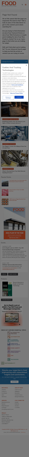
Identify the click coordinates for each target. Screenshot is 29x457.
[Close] (26, 65)
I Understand (19, 97)
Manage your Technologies (8, 98)
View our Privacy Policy (16, 93)
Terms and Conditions (17, 85)
